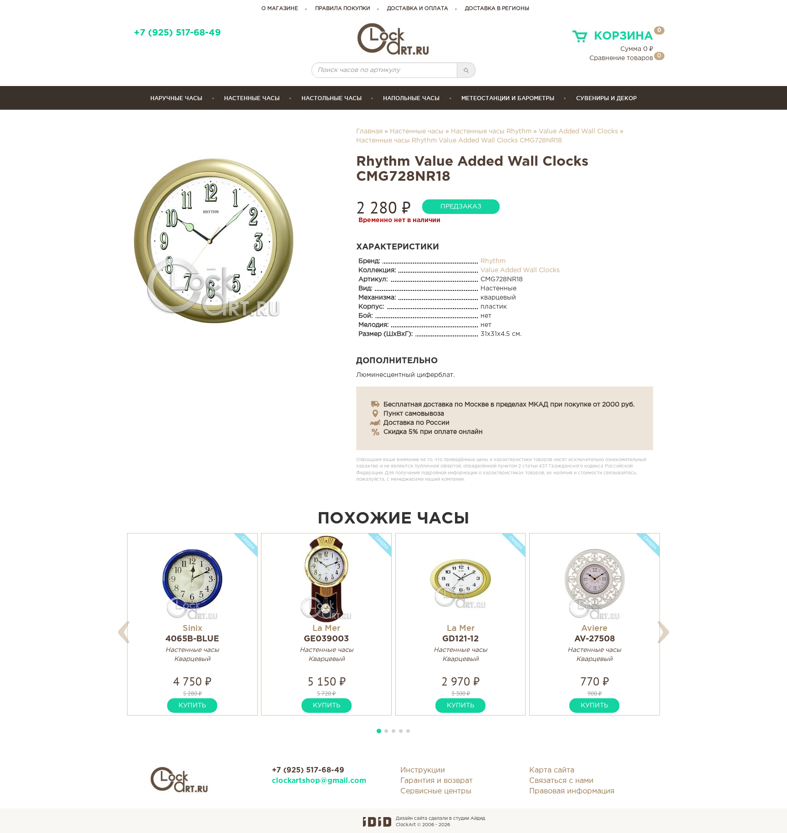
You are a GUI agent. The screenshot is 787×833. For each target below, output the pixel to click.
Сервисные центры (435, 791)
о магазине (279, 8)
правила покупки (342, 8)
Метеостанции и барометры (507, 98)
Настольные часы (332, 98)
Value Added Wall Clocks (578, 131)
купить (192, 705)
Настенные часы (252, 98)
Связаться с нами (561, 780)
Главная (369, 131)
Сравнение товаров (621, 58)
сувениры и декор (606, 98)
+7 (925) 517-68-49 (177, 33)
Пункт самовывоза (413, 413)
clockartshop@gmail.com (319, 780)
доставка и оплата (417, 8)
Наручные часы (176, 98)
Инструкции (422, 770)
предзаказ (460, 206)
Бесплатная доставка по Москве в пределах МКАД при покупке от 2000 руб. (508, 404)
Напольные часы (411, 98)
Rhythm (493, 261)
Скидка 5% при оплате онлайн (433, 432)
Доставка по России (416, 423)
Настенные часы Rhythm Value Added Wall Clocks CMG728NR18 (459, 140)
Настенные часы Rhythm (491, 131)
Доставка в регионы (497, 8)
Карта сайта (551, 770)
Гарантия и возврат (436, 780)
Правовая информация (571, 791)
